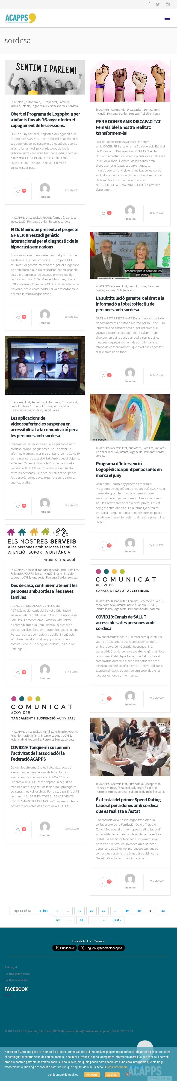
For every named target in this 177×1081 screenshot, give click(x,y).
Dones (148, 110)
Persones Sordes (56, 106)
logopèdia (38, 106)
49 (127, 911)
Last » (117, 920)
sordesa (73, 106)
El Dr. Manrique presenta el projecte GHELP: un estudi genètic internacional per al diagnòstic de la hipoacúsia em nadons (44, 238)
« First (43, 911)
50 (139, 911)
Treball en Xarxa (150, 114)
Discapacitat (49, 102)
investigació (18, 222)
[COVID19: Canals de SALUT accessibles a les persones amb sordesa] (130, 579)
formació (58, 218)
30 (103, 911)
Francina (44, 196)
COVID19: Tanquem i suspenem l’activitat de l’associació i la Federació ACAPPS (40, 753)
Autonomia (33, 102)
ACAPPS (19, 102)
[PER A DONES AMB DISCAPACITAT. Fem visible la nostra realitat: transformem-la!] (130, 81)
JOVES (26, 577)
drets (156, 110)
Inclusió (15, 106)
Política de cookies (16, 980)
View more (135, 1067)
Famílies (64, 102)
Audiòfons (38, 402)
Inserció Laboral (137, 605)
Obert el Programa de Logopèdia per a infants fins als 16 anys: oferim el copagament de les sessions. (45, 120)
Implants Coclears (29, 406)
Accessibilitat (119, 286)
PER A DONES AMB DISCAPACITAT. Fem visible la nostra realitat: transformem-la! (128, 127)
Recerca (54, 222)
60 (81, 920)
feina (38, 574)
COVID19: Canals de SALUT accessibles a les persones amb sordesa (125, 622)
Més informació (117, 1067)
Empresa (110, 788)
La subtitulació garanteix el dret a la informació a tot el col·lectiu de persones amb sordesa (130, 304)
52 (163, 911)
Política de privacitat (17, 973)
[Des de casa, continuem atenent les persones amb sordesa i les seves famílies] (45, 543)
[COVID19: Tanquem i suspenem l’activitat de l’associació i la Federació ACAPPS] (45, 707)
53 (57, 920)
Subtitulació (124, 290)
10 (79, 911)
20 (91, 911)
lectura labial (61, 406)
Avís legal (11, 967)
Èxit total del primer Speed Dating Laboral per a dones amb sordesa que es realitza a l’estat (128, 805)
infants (26, 106)
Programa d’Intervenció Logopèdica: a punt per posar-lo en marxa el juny (129, 469)
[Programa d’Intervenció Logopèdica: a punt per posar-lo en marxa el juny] (130, 417)
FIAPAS (47, 218)
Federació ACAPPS (22, 574)
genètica (71, 218)
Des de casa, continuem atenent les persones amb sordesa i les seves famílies (44, 591)
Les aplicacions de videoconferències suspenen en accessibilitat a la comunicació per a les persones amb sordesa (44, 426)
